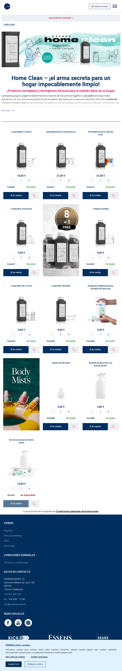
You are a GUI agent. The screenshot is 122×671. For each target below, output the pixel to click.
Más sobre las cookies (15, 657)
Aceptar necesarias (39, 657)
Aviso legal (9, 546)
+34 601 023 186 (12, 594)
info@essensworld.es (15, 604)
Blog (6, 540)
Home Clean (9, 25)
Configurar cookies (35, 664)
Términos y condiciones (16, 562)
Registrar (8, 530)
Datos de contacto (17, 571)
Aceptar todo (13, 664)
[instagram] (28, 622)
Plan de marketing (13, 535)
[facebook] (8, 622)
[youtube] (18, 622)
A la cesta (16, 195)
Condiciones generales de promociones (77, 511)
